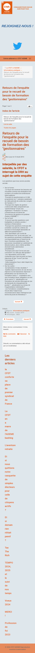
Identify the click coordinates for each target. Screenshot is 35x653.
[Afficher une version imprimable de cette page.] (3, 157)
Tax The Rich (7, 551)
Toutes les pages (10, 128)
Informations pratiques (21, 311)
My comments (10, 334)
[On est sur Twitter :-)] (17, 46)
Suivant (18, 302)
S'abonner (23, 334)
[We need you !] (17, 26)
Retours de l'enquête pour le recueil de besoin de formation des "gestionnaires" (17, 119)
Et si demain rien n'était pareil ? (9, 529)
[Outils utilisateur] (30, 106)
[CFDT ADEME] (17, 7)
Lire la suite (8, 124)
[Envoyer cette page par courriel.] (5, 157)
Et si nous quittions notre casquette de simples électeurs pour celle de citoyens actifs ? (10, 483)
